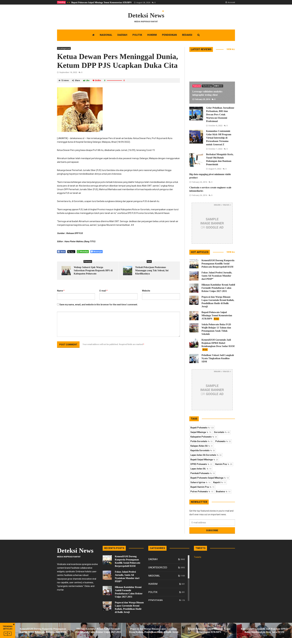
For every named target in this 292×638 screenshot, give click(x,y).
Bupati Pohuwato (202, 427)
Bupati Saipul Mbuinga (204, 459)
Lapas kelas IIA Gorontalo (205, 455)
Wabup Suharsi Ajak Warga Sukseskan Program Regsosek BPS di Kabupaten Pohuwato (93, 270)
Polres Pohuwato (201, 491)
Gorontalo (221, 432)
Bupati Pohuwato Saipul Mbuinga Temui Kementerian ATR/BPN (101, 2)
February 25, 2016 (202, 99)
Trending (61, 2)
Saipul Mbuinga (200, 432)
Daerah (153, 559)
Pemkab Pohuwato (202, 473)
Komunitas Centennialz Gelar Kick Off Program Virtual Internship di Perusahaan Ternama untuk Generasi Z (218, 138)
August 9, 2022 (214, 169)
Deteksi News (146, 15)
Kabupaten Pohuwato (203, 437)
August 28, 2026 (143, 3)
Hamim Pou (223, 464)
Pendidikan (155, 600)
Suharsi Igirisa (200, 482)
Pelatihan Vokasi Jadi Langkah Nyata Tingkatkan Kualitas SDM (218, 358)
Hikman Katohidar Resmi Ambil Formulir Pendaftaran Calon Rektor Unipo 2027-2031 (218, 287)
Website (146, 290)
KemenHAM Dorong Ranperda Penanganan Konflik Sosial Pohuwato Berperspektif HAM (218, 263)
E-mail (103, 290)
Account (231, 2)
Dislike (98, 80)
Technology (207, 86)
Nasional (154, 575)
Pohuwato (223, 441)
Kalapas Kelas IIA (201, 446)
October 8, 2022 (215, 126)
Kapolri (219, 482)
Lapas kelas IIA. (200, 468)
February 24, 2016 (199, 182)
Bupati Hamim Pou (202, 487)
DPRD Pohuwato (201, 464)
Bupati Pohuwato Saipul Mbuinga (209, 478)
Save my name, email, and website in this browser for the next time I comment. (98, 304)
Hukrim (152, 583)
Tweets (197, 557)
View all (231, 49)
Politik (152, 592)
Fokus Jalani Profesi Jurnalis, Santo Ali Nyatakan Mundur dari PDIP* (217, 275)
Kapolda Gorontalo (202, 450)
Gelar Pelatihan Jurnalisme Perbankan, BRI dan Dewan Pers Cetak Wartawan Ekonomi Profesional (220, 114)
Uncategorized (64, 48)
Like (87, 80)
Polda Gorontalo (201, 441)
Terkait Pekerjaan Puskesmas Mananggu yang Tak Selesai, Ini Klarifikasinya (151, 270)
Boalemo (223, 491)
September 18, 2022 (68, 72)
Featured (196, 86)
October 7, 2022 (215, 149)
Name (60, 290)
